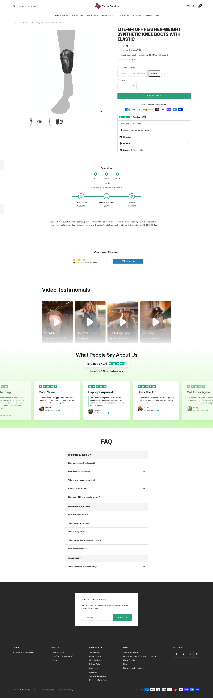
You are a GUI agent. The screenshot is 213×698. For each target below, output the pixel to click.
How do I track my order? (79, 471)
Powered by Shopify (65, 690)
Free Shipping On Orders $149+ (129, 50)
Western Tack (77, 15)
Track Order (94, 652)
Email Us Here (138, 150)
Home (15, 23)
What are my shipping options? (81, 480)
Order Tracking (108, 15)
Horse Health (92, 15)
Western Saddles (60, 15)
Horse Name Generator (133, 668)
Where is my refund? (77, 532)
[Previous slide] (14, 401)
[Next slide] (199, 401)
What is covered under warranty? (82, 566)
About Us (137, 15)
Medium (154, 73)
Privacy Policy (95, 664)
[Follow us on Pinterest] (196, 654)
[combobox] (35, 6)
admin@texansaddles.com (24, 652)
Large (122, 73)
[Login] (193, 6)
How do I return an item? (78, 515)
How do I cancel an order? (79, 549)
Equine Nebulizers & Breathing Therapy (140, 656)
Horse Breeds (129, 660)
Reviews (148, 15)
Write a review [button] (128, 261)
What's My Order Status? (62, 656)
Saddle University (130, 652)
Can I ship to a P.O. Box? (78, 488)
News (125, 664)
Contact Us (124, 15)
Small (166, 73)
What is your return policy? (80, 523)
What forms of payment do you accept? (85, 540)
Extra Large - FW (137, 73)
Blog (158, 15)
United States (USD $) (22, 690)
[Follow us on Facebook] (176, 654)
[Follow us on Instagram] (190, 654)
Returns (55, 660)
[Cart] (199, 6)
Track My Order (58, 652)
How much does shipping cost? (81, 463)
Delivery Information (98, 680)
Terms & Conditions (97, 676)
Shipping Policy (96, 660)
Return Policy (95, 656)
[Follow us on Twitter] (183, 654)
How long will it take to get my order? (84, 497)
